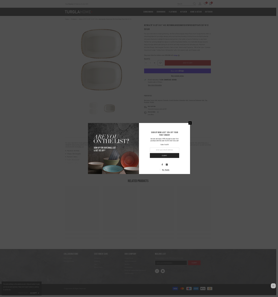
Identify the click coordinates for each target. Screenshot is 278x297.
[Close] (190, 123)
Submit (164, 155)
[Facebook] (162, 164)
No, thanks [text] (165, 170)
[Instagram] (167, 164)
